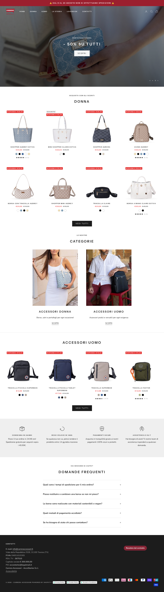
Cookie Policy (73, 582)
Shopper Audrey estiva (23, 147)
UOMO (44, 11)
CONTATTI (87, 11)
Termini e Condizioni (89, 582)
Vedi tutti (82, 408)
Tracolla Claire (101, 203)
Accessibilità (11, 571)
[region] (82, 46)
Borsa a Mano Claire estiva (141, 203)
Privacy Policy (59, 582)
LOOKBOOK (72, 11)
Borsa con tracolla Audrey (22, 203)
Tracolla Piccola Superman (23, 388)
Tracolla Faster (141, 388)
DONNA (33, 11)
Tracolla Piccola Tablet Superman (62, 389)
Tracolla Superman (101, 388)
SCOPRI (82, 53)
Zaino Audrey (141, 147)
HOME (22, 11)
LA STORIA (57, 11)
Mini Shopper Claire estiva (62, 147)
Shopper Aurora (101, 147)
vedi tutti (82, 223)
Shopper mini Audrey (62, 203)
